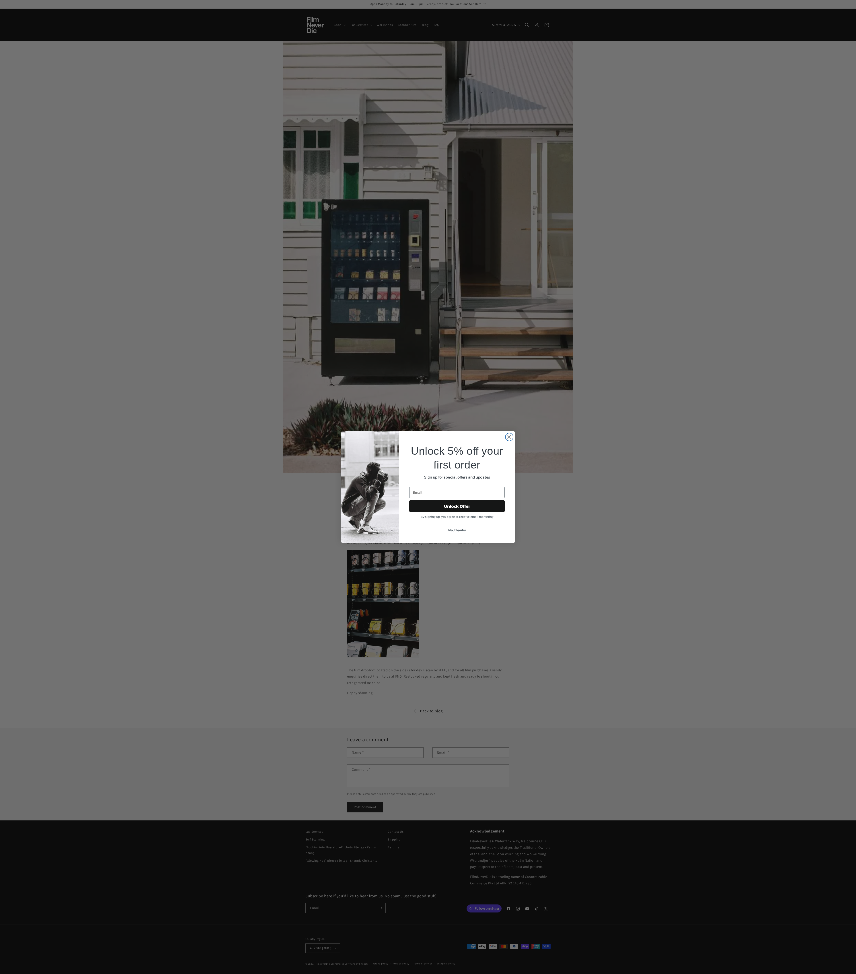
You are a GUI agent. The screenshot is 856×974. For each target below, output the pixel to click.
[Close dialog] (509, 437)
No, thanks (457, 530)
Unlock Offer (457, 506)
